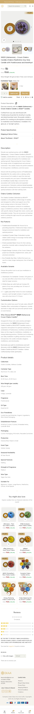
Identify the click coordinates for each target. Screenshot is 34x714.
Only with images (8, 656)
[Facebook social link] (21, 97)
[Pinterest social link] (26, 97)
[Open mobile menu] (32, 6)
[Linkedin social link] (28, 97)
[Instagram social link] (6, 691)
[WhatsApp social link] (30, 97)
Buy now (25, 93)
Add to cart (14, 93)
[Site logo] (2, 6)
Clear (21, 86)
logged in (11, 646)
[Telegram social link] (32, 97)
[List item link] (25, 681)
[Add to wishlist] (8, 519)
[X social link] (23, 97)
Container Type (6, 81)
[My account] (30, 6)
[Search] (25, 6)
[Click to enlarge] (4, 40)
